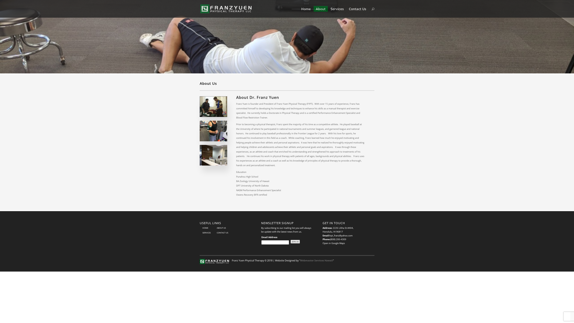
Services (337, 9)
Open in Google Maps (334, 243)
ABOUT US (221, 228)
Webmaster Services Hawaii (316, 260)
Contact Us (357, 9)
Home (306, 9)
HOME (205, 228)
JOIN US (295, 241)
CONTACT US (222, 232)
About (321, 9)
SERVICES (206, 232)
